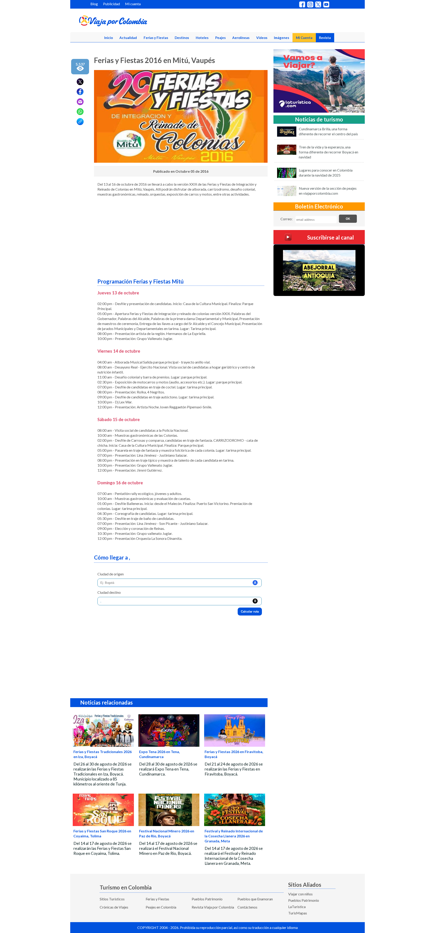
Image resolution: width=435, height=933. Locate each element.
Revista (325, 38)
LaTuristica (297, 906)
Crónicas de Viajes (114, 907)
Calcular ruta (250, 611)
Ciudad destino (109, 592)
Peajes (220, 38)
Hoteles (202, 38)
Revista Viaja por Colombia (213, 907)
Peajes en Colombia (161, 907)
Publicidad (111, 4)
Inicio (108, 38)
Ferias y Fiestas (156, 38)
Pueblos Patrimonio (207, 899)
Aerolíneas (240, 38)
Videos (261, 38)
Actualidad (128, 38)
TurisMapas (297, 913)
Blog (94, 4)
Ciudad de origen (110, 574)
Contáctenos (247, 907)
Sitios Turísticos (112, 899)
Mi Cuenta (304, 38)
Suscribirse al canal (330, 237)
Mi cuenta (133, 4)
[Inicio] (135, 21)
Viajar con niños (300, 894)
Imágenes (281, 38)
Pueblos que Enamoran (255, 899)
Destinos (182, 38)
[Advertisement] (180, 235)
